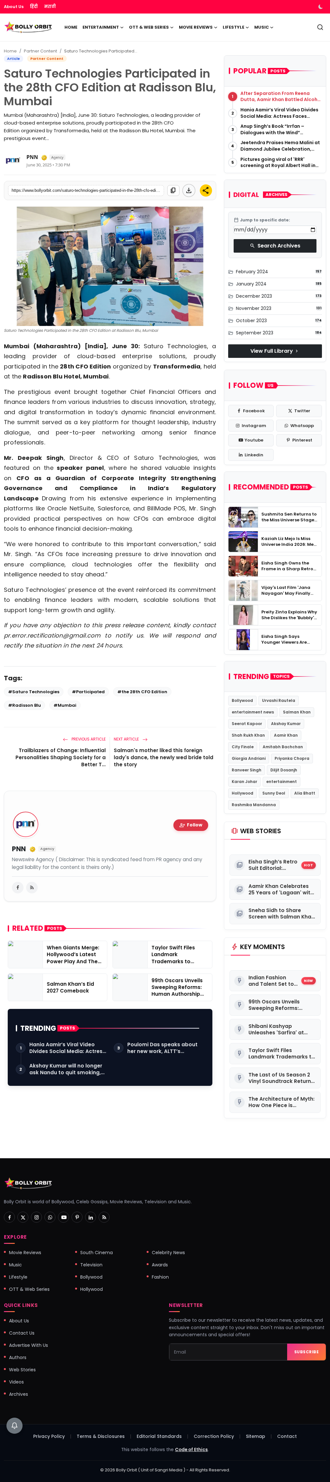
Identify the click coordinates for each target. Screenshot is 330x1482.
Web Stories (22, 1369)
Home (70, 27)
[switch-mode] (321, 7)
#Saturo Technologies (33, 692)
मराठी (50, 7)
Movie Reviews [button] (196, 27)
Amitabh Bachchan (283, 747)
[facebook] (18, 887)
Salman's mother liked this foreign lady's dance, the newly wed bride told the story (163, 757)
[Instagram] (36, 1217)
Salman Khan (297, 712)
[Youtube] (63, 1217)
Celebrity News (168, 1252)
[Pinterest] (77, 1217)
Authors (17, 1357)
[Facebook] (9, 1217)
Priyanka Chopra (292, 758)
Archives (18, 1394)
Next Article (127, 739)
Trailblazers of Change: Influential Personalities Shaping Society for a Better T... (60, 757)
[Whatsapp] (49, 1217)
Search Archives (275, 245)
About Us (14, 7)
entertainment (281, 781)
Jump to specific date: (262, 220)
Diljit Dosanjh (283, 770)
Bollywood (242, 700)
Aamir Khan (286, 735)
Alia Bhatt (304, 793)
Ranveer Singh (246, 770)
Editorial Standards (159, 1436)
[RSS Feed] (32, 887)
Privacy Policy (49, 1436)
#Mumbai (64, 705)
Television (91, 1265)
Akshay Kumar (286, 723)
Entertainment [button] (100, 27)
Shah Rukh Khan (248, 735)
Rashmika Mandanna (254, 804)
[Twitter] (22, 1217)
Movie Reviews (25, 1252)
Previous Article (88, 739)
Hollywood (242, 793)
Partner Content (40, 51)
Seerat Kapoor (247, 723)
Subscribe (306, 1352)
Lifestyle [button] (233, 27)
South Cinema (96, 1252)
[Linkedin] (90, 1217)
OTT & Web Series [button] (149, 27)
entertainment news (253, 712)
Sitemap (255, 1436)
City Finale (243, 747)
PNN (32, 157)
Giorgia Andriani (249, 758)
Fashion (160, 1277)
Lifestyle (18, 1277)
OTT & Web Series (29, 1289)
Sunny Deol (273, 793)
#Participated (88, 692)
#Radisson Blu (24, 705)
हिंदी (34, 7)
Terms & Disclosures (101, 1436)
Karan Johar (244, 781)
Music (15, 1265)
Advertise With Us (28, 1345)
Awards (160, 1265)
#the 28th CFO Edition (142, 692)
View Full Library (274, 351)
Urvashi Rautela (278, 700)
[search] (320, 27)
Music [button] (261, 27)
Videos (16, 1382)
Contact (287, 1436)
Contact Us (21, 1333)
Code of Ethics (191, 1450)
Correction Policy (214, 1436)
